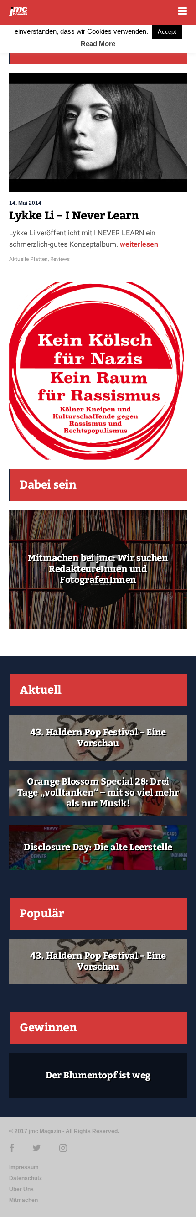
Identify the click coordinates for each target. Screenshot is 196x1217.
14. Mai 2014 (25, 203)
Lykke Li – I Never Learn (74, 215)
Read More (98, 43)
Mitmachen (23, 1200)
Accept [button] (167, 31)
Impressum (24, 1167)
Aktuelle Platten (28, 259)
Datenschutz (25, 1178)
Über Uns (21, 1189)
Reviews (60, 259)
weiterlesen (139, 244)
